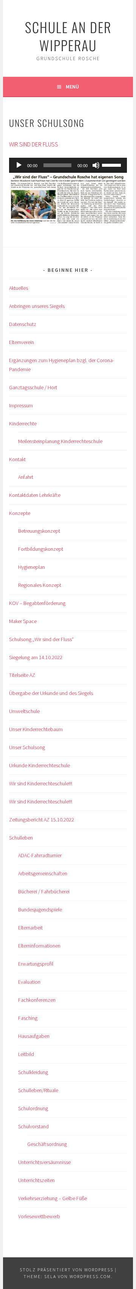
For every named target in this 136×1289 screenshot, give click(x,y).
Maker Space (23, 621)
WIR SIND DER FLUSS (33, 144)
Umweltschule (24, 711)
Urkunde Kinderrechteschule (39, 765)
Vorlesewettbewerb (39, 1216)
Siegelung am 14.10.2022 (35, 657)
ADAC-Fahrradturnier (40, 855)
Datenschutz (22, 324)
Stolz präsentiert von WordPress (66, 1269)
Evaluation (29, 981)
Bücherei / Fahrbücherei (44, 891)
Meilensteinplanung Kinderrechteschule (60, 441)
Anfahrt (25, 477)
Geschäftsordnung (47, 1144)
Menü (72, 86)
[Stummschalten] (96, 165)
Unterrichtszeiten (36, 1180)
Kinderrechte (23, 423)
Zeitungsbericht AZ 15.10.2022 (41, 819)
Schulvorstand (33, 1126)
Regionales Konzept (39, 585)
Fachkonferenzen (37, 999)
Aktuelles (18, 288)
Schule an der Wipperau (68, 36)
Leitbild (26, 1054)
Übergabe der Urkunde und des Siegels (51, 693)
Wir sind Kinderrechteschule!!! (40, 783)
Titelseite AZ (22, 675)
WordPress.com (90, 1276)
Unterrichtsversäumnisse (44, 1162)
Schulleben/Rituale (38, 1090)
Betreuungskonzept (39, 530)
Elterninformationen (39, 945)
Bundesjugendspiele (40, 909)
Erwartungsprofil (35, 963)
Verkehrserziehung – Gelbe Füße (52, 1198)
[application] (68, 165)
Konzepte (19, 513)
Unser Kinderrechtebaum (36, 729)
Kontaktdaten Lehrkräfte (34, 495)
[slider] (112, 164)
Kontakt (17, 459)
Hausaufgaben (33, 1036)
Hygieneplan (31, 567)
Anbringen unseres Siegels (37, 306)
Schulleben (21, 837)
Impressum (21, 405)
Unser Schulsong (27, 747)
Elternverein (21, 342)
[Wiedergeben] (19, 165)
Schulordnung (33, 1108)
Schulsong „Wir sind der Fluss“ (41, 639)
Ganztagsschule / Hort (33, 387)
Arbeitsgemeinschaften (42, 873)
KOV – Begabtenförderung (37, 603)
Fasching (27, 1018)
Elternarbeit (30, 927)
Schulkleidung (33, 1072)
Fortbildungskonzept (40, 548)
